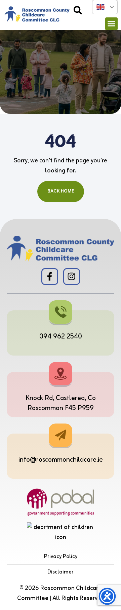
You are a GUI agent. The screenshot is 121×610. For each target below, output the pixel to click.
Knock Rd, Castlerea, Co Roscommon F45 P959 (61, 403)
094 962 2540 (60, 336)
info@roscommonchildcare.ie (60, 459)
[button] (111, 23)
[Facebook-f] (49, 276)
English (105, 7)
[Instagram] (71, 276)
